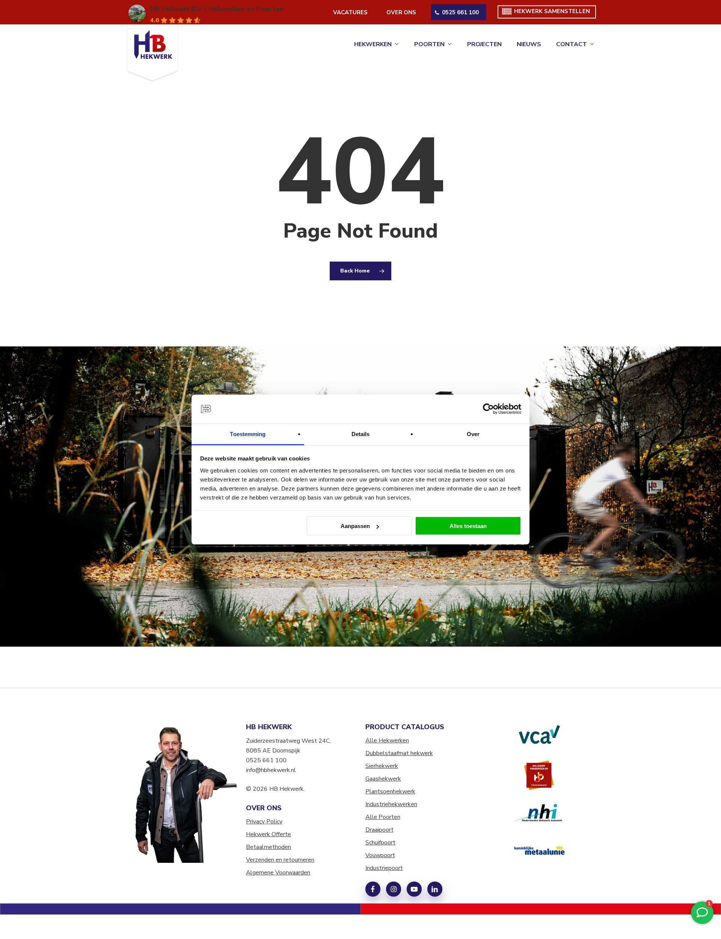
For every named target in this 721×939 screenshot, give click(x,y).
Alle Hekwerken (387, 740)
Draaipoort (379, 830)
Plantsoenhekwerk (390, 791)
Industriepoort (384, 868)
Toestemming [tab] (247, 433)
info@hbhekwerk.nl (271, 770)
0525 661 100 (266, 760)
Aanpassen (355, 526)
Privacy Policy (264, 821)
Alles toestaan (468, 526)
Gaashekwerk (383, 779)
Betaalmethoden (268, 847)
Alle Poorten (382, 817)
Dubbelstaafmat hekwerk (399, 753)
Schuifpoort (380, 842)
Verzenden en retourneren (280, 860)
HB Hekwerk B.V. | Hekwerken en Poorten (217, 9)
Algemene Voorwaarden (278, 872)
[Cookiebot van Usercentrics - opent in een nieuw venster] (488, 409)
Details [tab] (360, 433)
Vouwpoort (380, 855)
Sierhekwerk (381, 766)
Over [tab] (473, 433)
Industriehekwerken (391, 804)
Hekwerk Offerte (268, 834)
